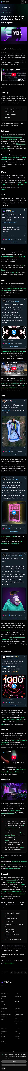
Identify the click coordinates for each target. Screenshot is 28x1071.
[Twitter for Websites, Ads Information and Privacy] (24, 236)
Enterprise (3, 1011)
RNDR (6, 840)
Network (3, 1033)
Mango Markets (20, 144)
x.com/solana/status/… (10, 222)
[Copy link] (25, 972)
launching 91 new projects (8, 139)
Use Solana (3, 996)
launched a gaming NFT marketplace (11, 891)
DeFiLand (15, 272)
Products (17, 1011)
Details (3, 1068)
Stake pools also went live (8, 537)
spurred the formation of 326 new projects (13, 257)
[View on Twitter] (25, 211)
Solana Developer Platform (19, 1015)
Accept (14, 1065)
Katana (3, 745)
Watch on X (21, 327)
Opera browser (11, 882)
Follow (13, 211)
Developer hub (18, 996)
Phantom (3, 189)
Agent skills (17, 1039)
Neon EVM (21, 847)
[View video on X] (14, 332)
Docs (16, 998)
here (2, 858)
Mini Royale (21, 884)
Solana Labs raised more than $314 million (13, 351)
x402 (16, 1018)
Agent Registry (18, 1020)
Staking (3, 1004)
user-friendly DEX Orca (18, 185)
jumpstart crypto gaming (13, 868)
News (2, 1041)
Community (4, 1039)
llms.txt (16, 1031)
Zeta (22, 265)
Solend (3, 270)
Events (3, 1036)
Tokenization (4, 1017)
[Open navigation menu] (25, 2)
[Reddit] (10, 1052)
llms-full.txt (17, 1033)
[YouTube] (2, 1052)
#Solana (5, 666)
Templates (17, 1001)
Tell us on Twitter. (9, 963)
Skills (16, 1023)
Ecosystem (3, 1031)
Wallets (3, 998)
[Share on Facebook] (15, 972)
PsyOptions (4, 148)
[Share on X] (11, 972)
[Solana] (5, 2)
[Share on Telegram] (22, 972)
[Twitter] (5, 1052)
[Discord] (7, 1052)
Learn (2, 1001)
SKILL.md (17, 1036)
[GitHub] (13, 1052)
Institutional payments (6, 1014)
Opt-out (14, 1061)
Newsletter (4, 1044)
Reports (3, 1019)
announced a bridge (12, 880)
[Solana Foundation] (14, 982)
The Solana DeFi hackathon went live (11, 137)
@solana (5, 488)
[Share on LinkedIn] (18, 972)
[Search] (22, 2)
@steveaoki (6, 410)
